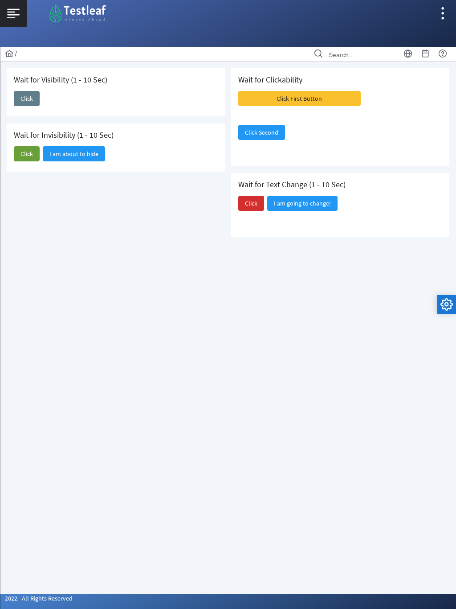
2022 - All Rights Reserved (39, 598)
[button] (27, 98)
